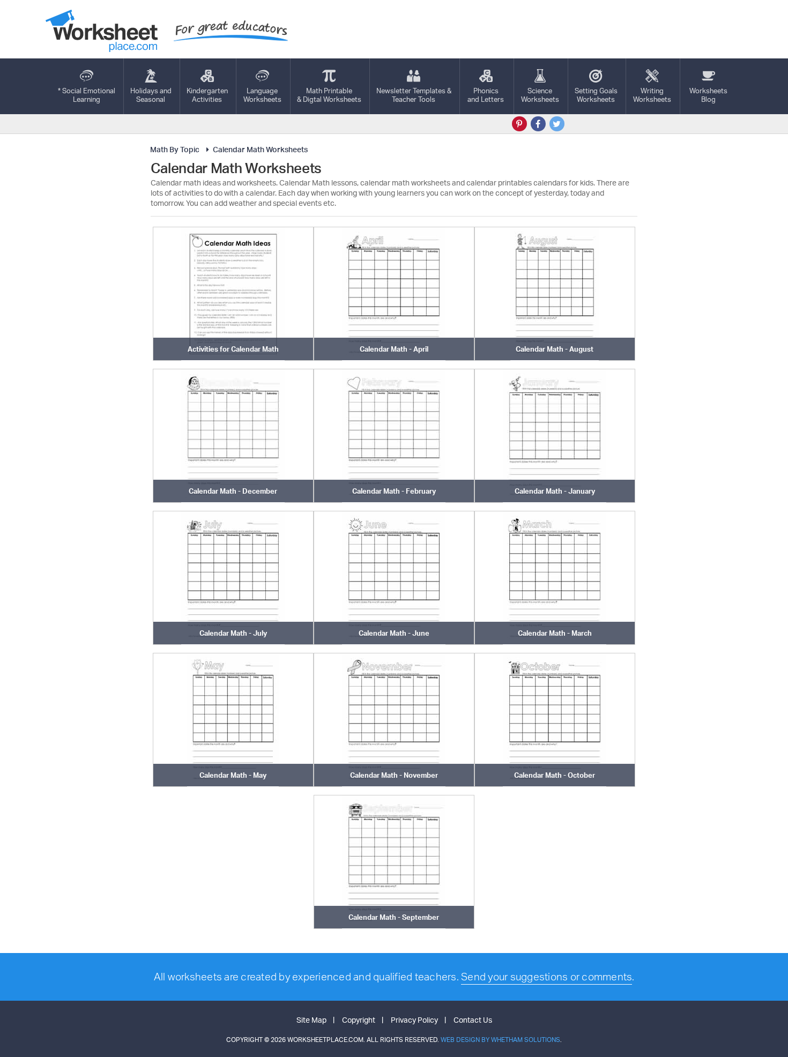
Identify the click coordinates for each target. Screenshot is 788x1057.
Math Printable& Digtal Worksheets (329, 94)
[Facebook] (538, 123)
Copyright (358, 1019)
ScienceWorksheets (540, 94)
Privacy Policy (414, 1019)
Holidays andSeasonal (151, 94)
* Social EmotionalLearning (86, 94)
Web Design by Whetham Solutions (500, 1040)
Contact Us (473, 1019)
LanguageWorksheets (262, 94)
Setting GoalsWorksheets (596, 94)
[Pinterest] (519, 123)
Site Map (311, 1019)
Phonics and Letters (485, 94)
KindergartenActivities (207, 94)
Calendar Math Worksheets (260, 149)
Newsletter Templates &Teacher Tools (413, 94)
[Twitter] (556, 123)
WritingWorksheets (652, 94)
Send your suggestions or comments (546, 976)
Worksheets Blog (708, 94)
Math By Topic (174, 149)
